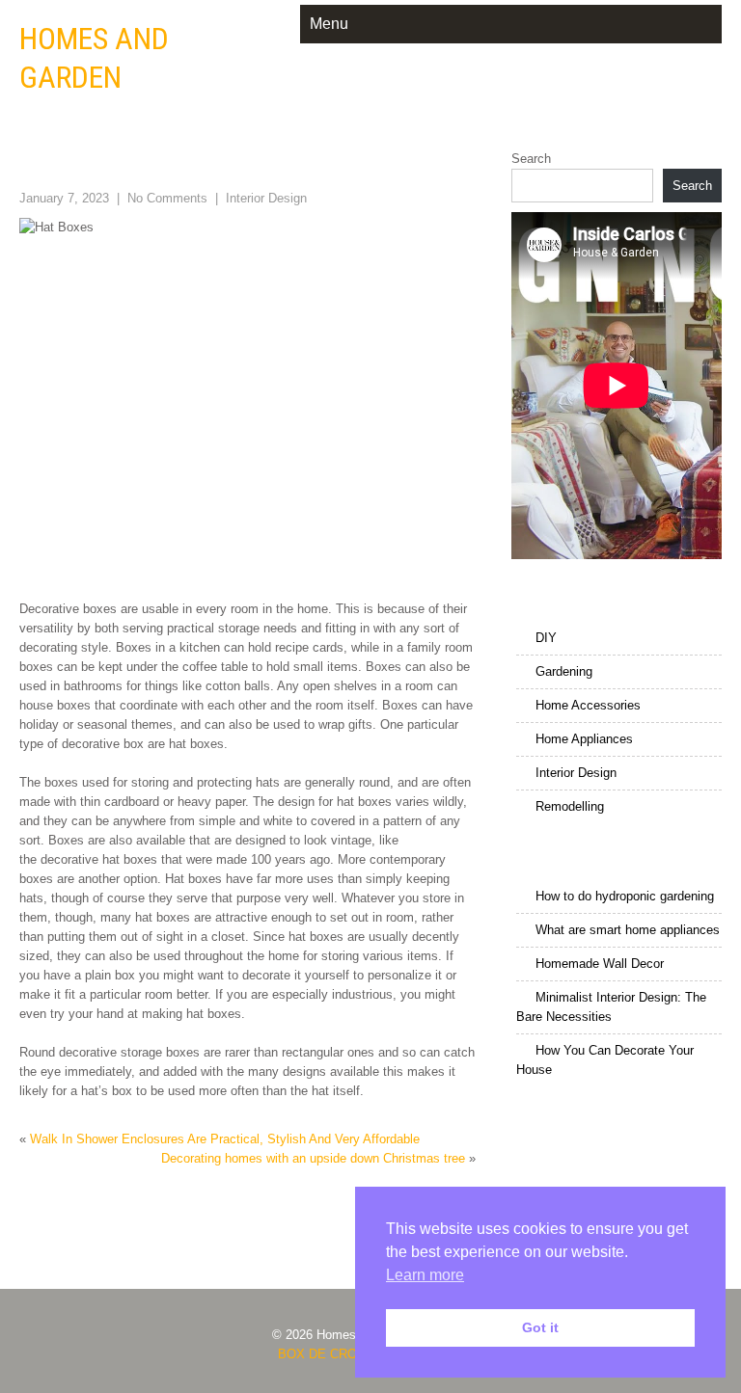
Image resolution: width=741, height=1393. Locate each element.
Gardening (563, 671)
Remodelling (569, 806)
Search (531, 158)
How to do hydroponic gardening (624, 896)
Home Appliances (584, 739)
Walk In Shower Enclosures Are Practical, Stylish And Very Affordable (225, 1139)
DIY (546, 637)
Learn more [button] (425, 1275)
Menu (329, 23)
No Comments (167, 198)
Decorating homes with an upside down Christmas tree (313, 1158)
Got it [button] (540, 1327)
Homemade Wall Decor (599, 963)
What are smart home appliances (627, 930)
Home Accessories (588, 705)
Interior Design (266, 198)
